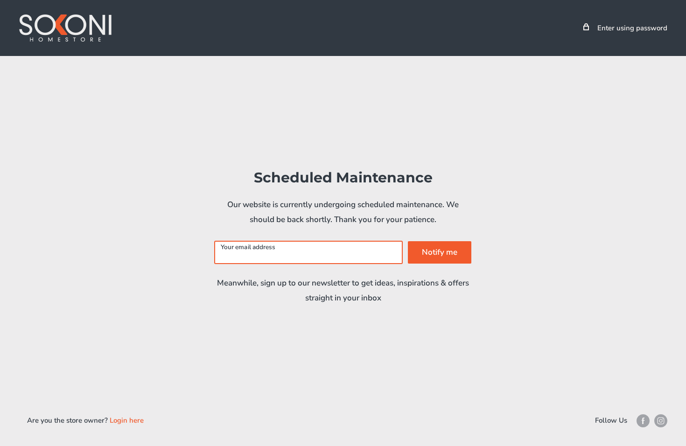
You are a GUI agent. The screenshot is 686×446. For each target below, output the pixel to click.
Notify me (439, 252)
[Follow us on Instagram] (660, 420)
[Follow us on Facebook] (643, 420)
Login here (127, 420)
